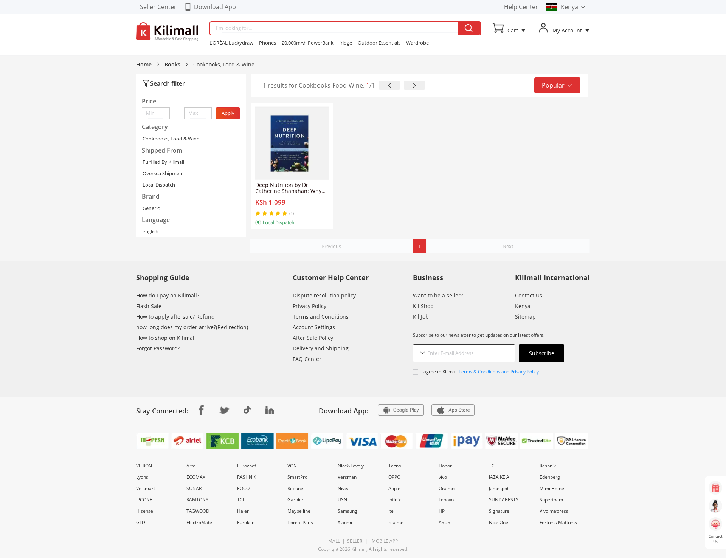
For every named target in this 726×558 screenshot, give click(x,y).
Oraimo (447, 488)
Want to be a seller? (438, 295)
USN (342, 499)
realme (395, 522)
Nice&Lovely (351, 465)
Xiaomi (345, 522)
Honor (445, 465)
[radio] (258, 213)
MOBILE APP (383, 541)
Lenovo (446, 499)
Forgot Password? (158, 348)
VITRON (144, 465)
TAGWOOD (197, 511)
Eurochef (246, 465)
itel (391, 511)
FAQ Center (307, 358)
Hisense (144, 511)
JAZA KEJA (499, 477)
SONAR (194, 488)
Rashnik (548, 465)
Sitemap (525, 316)
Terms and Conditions (321, 316)
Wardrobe (417, 42)
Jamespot (499, 488)
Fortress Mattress (558, 522)
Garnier (295, 499)
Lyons (142, 477)
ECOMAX (195, 477)
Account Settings (314, 327)
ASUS (444, 522)
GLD (140, 522)
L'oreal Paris (300, 522)
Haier (243, 511)
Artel (191, 465)
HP (442, 511)
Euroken (245, 522)
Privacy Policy (309, 306)
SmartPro (297, 477)
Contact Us (528, 295)
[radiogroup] (271, 213)
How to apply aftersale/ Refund (175, 316)
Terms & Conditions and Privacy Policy (499, 371)
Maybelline (298, 511)
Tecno (394, 465)
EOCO (243, 488)
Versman (347, 477)
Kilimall (358, 549)
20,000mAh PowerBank (308, 42)
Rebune (295, 488)
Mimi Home (552, 488)
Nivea (344, 488)
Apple (394, 488)
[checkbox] (488, 371)
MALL (334, 541)
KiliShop (423, 306)
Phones (267, 42)
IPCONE (144, 499)
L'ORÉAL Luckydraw (231, 42)
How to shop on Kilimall (166, 337)
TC (492, 465)
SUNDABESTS (503, 499)
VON (292, 465)
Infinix (394, 499)
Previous (331, 246)
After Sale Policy (313, 337)
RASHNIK (246, 477)
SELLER (354, 541)
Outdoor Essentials (379, 42)
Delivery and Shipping (321, 348)
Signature (499, 511)
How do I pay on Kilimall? (167, 295)
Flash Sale (148, 306)
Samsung (347, 511)
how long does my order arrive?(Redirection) (192, 327)
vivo (443, 477)
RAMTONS (197, 499)
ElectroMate (199, 522)
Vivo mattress (554, 511)
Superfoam (551, 499)
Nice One (498, 522)
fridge (345, 42)
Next (508, 246)
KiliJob (421, 316)
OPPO (394, 477)
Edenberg (550, 477)
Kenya (523, 306)
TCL (241, 499)
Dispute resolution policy (324, 295)
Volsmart (145, 488)
